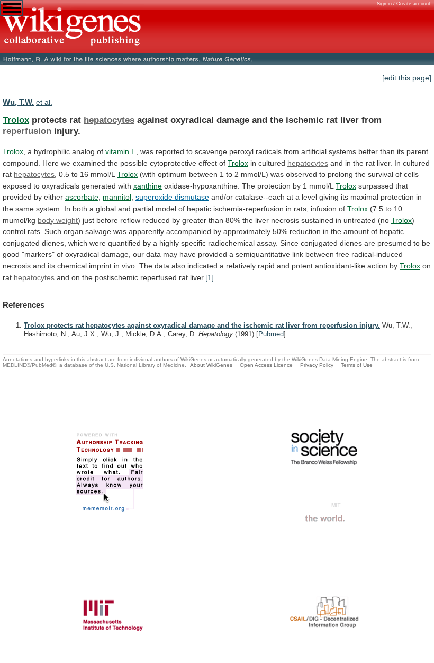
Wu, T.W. (18, 101)
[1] (209, 277)
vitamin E (120, 151)
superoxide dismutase (172, 197)
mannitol (117, 197)
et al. (44, 102)
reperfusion (27, 131)
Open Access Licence (266, 365)
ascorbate (81, 197)
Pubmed (271, 334)
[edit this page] (406, 78)
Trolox (16, 119)
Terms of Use (357, 365)
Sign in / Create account (403, 3)
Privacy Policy (316, 365)
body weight (58, 220)
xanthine (147, 186)
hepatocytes (109, 119)
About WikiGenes (211, 365)
